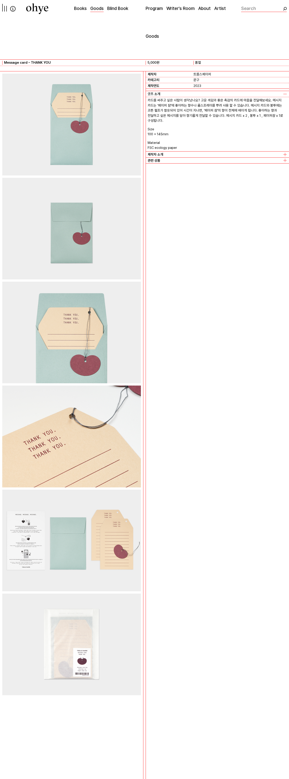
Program (154, 8)
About (204, 8)
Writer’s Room (180, 8)
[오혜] (37, 8)
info (13, 9)
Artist (220, 8)
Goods (97, 8)
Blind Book (117, 8)
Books (80, 8)
